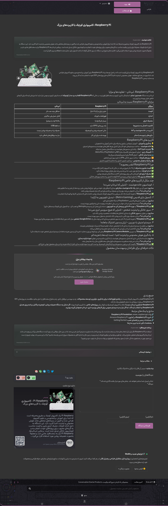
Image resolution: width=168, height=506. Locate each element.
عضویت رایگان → (123, 468)
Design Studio (107, 271)
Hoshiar (28, 55)
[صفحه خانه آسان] (97, 270)
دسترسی (104, 3)
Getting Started (120, 320)
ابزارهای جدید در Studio (134, 454)
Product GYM (107, 269)
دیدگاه (150, 384)
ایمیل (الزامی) (124, 416)
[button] (14, 482)
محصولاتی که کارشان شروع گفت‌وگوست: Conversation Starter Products (103, 482)
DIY (95, 75)
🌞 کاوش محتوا (140, 468)
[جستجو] (30, 488)
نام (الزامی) (149, 416)
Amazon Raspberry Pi (119, 317)
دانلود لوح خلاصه (69, 385)
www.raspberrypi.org (142, 314)
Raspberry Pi (137, 78)
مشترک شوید (84, 282)
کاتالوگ (85, 277)
